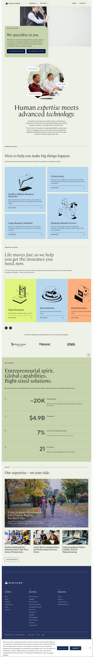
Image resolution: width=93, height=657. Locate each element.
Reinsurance (32, 622)
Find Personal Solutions (36, 51)
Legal (43, 634)
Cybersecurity (32, 612)
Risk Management (33, 617)
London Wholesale (33, 620)
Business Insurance (33, 601)
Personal (43, 3)
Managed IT (32, 614)
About (6, 596)
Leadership (7, 601)
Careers (6, 599)
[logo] (12, 3)
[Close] (90, 648)
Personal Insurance (33, 596)
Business (32, 3)
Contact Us (7, 609)
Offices (6, 607)
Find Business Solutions (16, 51)
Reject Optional (62, 648)
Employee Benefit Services (35, 607)
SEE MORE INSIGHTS (11, 559)
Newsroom (60, 599)
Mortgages (31, 599)
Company (82, 3)
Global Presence (9, 604)
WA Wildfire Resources (63, 604)
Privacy (38, 634)
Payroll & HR (32, 609)
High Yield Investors (62, 601)
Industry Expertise (33, 625)
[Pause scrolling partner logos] (88, 355)
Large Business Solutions (35, 604)
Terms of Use (31, 634)
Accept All (75, 648)
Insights (74, 3)
